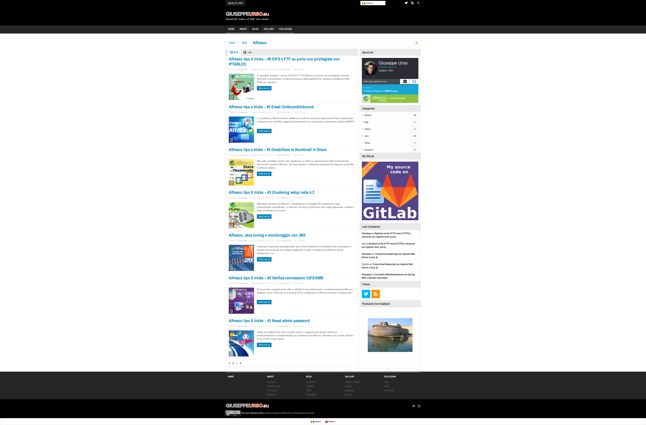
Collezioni (285, 28)
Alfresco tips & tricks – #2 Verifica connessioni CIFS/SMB (276, 277)
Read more (263, 88)
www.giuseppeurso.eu (375, 81)
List (249, 52)
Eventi (348, 394)
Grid (235, 52)
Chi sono (271, 382)
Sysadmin (368, 149)
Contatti (271, 394)
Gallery (269, 28)
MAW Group (391, 91)
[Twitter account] (413, 81)
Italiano (369, 3)
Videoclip (389, 390)
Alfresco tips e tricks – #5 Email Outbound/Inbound (271, 106)
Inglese (331, 421)
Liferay (367, 142)
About (243, 28)
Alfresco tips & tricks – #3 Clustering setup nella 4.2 (271, 192)
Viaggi (348, 386)
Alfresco (367, 115)
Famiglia (349, 390)
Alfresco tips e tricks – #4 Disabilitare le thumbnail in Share (278, 149)
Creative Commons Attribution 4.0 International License (289, 413)
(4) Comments (284, 112)
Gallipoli (272, 390)
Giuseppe (242, 69)
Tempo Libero (352, 382)
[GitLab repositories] (404, 81)
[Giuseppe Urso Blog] (247, 15)
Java (366, 136)
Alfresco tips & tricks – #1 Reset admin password (269, 320)
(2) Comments (284, 240)
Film (386, 382)
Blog (255, 28)
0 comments (283, 69)
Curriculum (273, 386)
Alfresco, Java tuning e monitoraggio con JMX (267, 235)
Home (231, 28)
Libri (386, 386)
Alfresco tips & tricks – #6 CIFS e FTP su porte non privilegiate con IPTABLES (284, 61)
